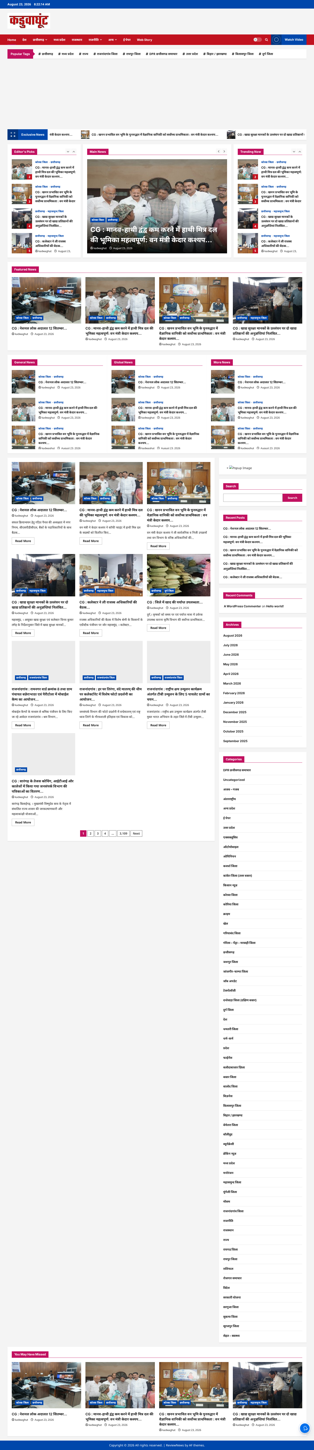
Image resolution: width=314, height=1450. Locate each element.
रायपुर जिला (133, 54)
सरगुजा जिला (231, 1307)
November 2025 (235, 722)
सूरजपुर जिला (231, 1326)
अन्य (111, 40)
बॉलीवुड (227, 1134)
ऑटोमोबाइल (230, 847)
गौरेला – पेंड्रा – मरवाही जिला (239, 943)
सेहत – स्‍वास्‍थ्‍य (231, 1335)
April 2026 (231, 674)
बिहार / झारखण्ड (217, 54)
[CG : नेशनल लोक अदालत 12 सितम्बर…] (46, 300)
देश (24, 40)
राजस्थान (77, 40)
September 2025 (235, 741)
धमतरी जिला (230, 1029)
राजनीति (94, 40)
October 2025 (233, 731)
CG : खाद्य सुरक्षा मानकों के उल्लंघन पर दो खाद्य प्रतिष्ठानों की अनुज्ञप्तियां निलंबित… (247, 134)
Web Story (144, 40)
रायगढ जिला (230, 1249)
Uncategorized (234, 779)
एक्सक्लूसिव (230, 837)
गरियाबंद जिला (232, 933)
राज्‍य (85, 54)
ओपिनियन (229, 856)
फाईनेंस (227, 1057)
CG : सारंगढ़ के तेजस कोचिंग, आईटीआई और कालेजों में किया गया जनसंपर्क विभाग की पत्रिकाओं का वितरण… (42, 786)
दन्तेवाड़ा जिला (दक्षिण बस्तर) (240, 1000)
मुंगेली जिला (230, 1192)
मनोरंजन (228, 1173)
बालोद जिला (230, 1086)
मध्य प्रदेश (59, 40)
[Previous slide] (68, 151)
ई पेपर (127, 40)
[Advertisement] (157, 93)
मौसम (226, 1201)
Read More (24, 542)
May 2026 (230, 664)
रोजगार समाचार (232, 1278)
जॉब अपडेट (230, 981)
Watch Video (294, 39)
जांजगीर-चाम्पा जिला (235, 971)
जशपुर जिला (230, 962)
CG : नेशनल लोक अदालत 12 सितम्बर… (248, 243)
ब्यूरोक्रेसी (228, 1144)
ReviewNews (175, 1445)
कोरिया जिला (230, 904)
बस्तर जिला (229, 1077)
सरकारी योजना (232, 1297)
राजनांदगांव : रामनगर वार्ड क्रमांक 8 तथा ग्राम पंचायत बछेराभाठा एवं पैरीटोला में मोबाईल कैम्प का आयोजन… (42, 694)
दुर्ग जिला (267, 54)
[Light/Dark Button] (257, 39)
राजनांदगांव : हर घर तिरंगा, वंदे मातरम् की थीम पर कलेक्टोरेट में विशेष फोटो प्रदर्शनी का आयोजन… (110, 694)
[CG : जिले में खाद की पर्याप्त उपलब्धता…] (178, 575)
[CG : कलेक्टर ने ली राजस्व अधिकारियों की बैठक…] (111, 575)
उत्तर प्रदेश (192, 54)
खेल (225, 923)
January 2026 (233, 702)
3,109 (123, 833)
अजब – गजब (231, 789)
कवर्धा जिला (230, 866)
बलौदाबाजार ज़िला (234, 1067)
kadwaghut (44, 251)
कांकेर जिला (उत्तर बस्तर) (237, 875)
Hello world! (275, 606)
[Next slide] (73, 151)
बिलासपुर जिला (244, 54)
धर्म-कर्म (228, 1038)
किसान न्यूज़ (230, 885)
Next (136, 833)
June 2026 (231, 654)
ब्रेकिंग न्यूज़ (229, 1153)
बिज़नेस (227, 1096)
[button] (266, 40)
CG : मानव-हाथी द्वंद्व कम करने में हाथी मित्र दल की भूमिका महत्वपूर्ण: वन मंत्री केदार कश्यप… (22, 169)
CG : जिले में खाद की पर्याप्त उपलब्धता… (175, 602)
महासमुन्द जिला (56, 211)
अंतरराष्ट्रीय (229, 799)
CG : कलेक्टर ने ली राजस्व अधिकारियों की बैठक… (22, 243)
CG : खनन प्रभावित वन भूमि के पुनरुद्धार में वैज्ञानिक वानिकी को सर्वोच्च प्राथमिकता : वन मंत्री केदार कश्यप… (116, 134)
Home (11, 40)
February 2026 (234, 693)
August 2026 (232, 635)
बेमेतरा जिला (230, 1125)
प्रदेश (226, 1048)
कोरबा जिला (41, 162)
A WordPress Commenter (242, 606)
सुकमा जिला (230, 1316)
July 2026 (230, 645)
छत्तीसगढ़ (38, 40)
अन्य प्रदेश (229, 808)
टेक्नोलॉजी (229, 990)
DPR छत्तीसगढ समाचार (163, 54)
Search (231, 486)
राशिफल (228, 1268)
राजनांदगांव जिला (107, 54)
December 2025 (235, 712)
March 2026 (232, 683)
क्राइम (226, 914)
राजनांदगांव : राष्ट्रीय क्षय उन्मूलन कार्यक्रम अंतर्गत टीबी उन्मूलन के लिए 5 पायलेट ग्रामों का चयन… (178, 694)
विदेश (226, 1288)
